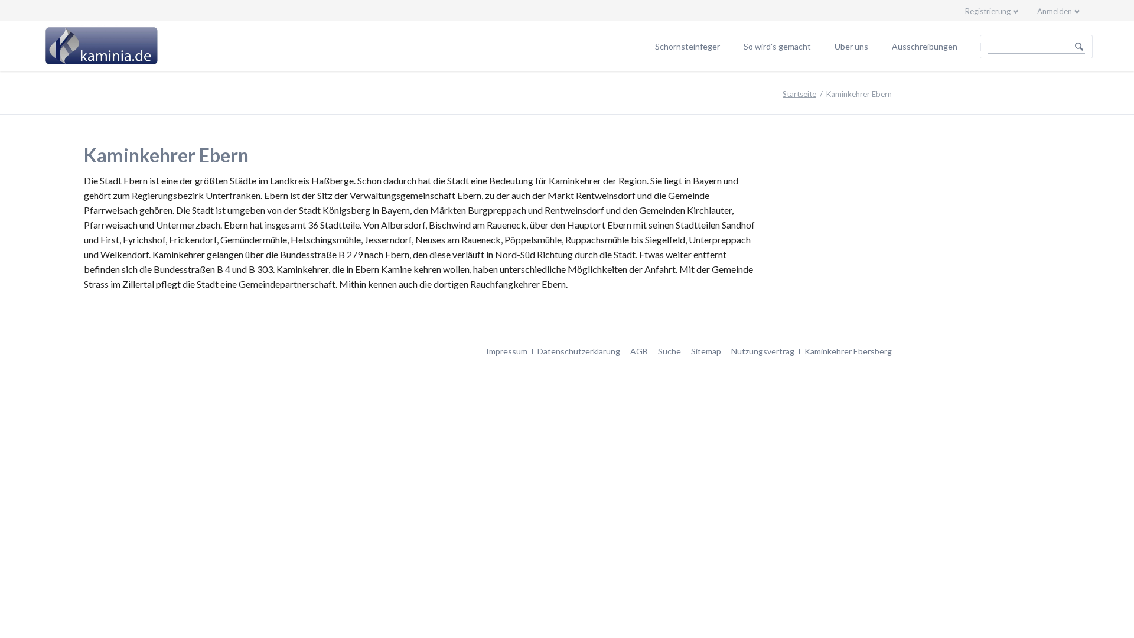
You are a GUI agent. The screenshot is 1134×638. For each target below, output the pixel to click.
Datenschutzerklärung (578, 351)
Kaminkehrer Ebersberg (848, 351)
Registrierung (988, 11)
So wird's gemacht (777, 46)
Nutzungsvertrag (762, 351)
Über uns (851, 46)
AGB (639, 351)
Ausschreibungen (924, 46)
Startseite (799, 94)
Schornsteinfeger (687, 46)
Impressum (506, 351)
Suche (669, 351)
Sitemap (706, 351)
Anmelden (1054, 11)
